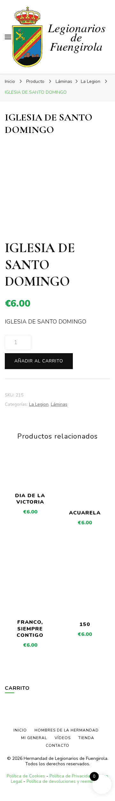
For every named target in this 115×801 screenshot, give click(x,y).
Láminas (59, 404)
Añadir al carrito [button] (30, 474)
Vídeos (63, 737)
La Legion (39, 404)
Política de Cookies (26, 776)
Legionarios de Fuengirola (76, 36)
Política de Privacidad (71, 776)
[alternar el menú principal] (8, 37)
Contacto (57, 745)
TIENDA (86, 737)
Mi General (34, 737)
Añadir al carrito (38, 361)
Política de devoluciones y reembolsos (65, 781)
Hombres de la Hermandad (66, 730)
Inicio (20, 730)
